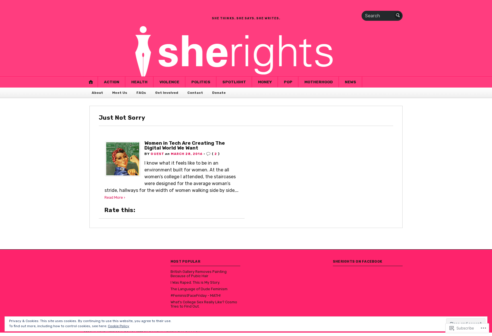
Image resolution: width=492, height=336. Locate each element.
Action (111, 82)
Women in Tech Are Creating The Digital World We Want (184, 145)
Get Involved (166, 93)
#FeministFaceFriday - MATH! (196, 295)
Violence (169, 82)
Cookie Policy (118, 326)
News (350, 82)
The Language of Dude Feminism (199, 289)
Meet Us (119, 93)
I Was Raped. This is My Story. (195, 282)
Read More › (114, 197)
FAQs (141, 93)
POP (288, 82)
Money (265, 82)
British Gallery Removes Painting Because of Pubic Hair (199, 273)
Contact (195, 93)
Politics (200, 82)
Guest (157, 154)
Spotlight (234, 82)
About (97, 93)
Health (139, 82)
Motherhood (318, 82)
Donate (219, 93)
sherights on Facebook (357, 262)
